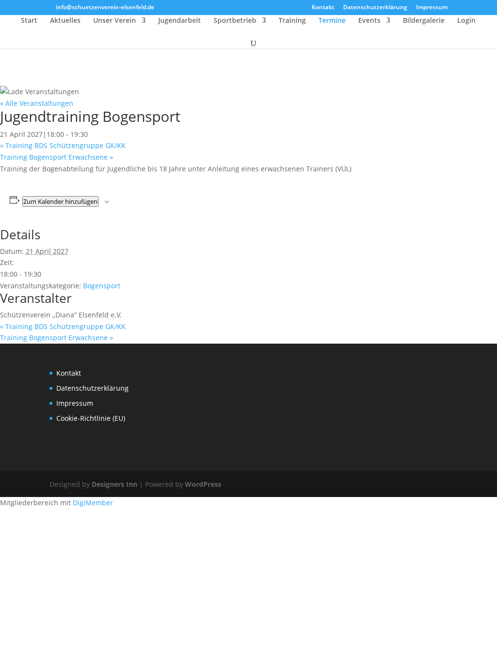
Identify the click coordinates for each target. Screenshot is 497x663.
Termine (332, 21)
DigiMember (93, 502)
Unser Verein (114, 21)
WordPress (203, 484)
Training (292, 21)
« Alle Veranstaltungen (36, 103)
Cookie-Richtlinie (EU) (90, 418)
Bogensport (101, 285)
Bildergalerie (424, 21)
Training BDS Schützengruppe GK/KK (63, 145)
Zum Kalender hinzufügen (60, 201)
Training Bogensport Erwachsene (56, 157)
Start (29, 21)
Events (369, 21)
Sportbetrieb (235, 21)
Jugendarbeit (179, 21)
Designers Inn (114, 484)
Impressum (431, 7)
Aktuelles (65, 21)
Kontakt (323, 7)
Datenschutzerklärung (375, 7)
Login (466, 21)
